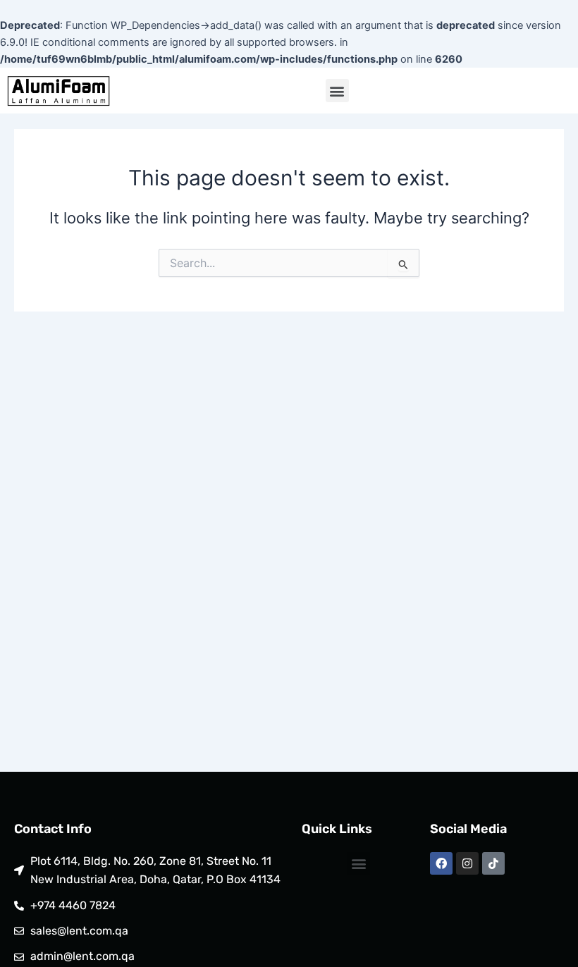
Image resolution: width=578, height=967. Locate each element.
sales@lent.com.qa (79, 930)
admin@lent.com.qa (82, 956)
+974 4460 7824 (73, 905)
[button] (337, 90)
